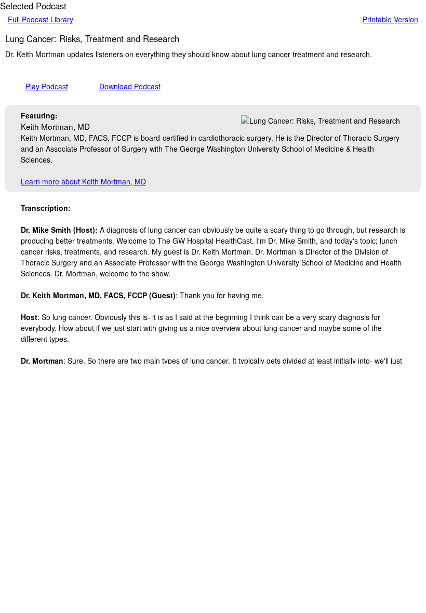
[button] (37, 86)
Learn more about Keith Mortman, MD (83, 181)
